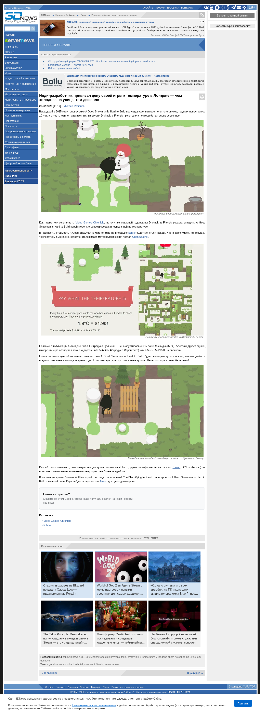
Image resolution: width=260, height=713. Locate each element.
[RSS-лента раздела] (202, 15)
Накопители (12, 105)
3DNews (45, 15)
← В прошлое (49, 673)
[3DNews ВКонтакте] (206, 7)
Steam (176, 467)
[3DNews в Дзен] (222, 7)
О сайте (148, 8)
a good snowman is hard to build (65, 664)
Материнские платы (16, 94)
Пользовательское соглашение (128, 687)
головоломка (112, 664)
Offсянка (9, 52)
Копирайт (96, 687)
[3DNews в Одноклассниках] (228, 7)
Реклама (160, 8)
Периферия (12, 121)
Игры (8, 73)
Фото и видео (12, 158)
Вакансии (14, 181)
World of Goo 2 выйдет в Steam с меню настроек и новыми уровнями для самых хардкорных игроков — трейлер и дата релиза (120, 590)
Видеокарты (12, 62)
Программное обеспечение (21, 131)
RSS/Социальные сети (18, 170)
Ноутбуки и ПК (13, 115)
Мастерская (12, 89)
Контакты (187, 8)
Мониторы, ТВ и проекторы (21, 99)
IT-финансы (11, 46)
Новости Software (65, 15)
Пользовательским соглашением (94, 705)
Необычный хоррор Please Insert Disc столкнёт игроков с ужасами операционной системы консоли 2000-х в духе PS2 (174, 639)
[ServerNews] (21, 40)
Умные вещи (12, 152)
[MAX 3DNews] (217, 7)
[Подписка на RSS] (244, 7)
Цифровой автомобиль (18, 163)
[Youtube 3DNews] (211, 7)
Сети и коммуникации (17, 142)
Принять (243, 703)
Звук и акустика (13, 68)
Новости (10, 34)
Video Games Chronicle (90, 222)
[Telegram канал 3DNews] (233, 7)
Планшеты (11, 126)
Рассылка (173, 8)
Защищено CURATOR (242, 686)
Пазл (83, 15)
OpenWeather (140, 236)
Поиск (106, 687)
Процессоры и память (17, 136)
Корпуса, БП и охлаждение (20, 84)
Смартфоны (12, 147)
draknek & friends (93, 664)
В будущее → (195, 673)
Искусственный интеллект (20, 78)
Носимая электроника (17, 110)
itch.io (131, 232)
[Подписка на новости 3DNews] (239, 7)
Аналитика (11, 57)
